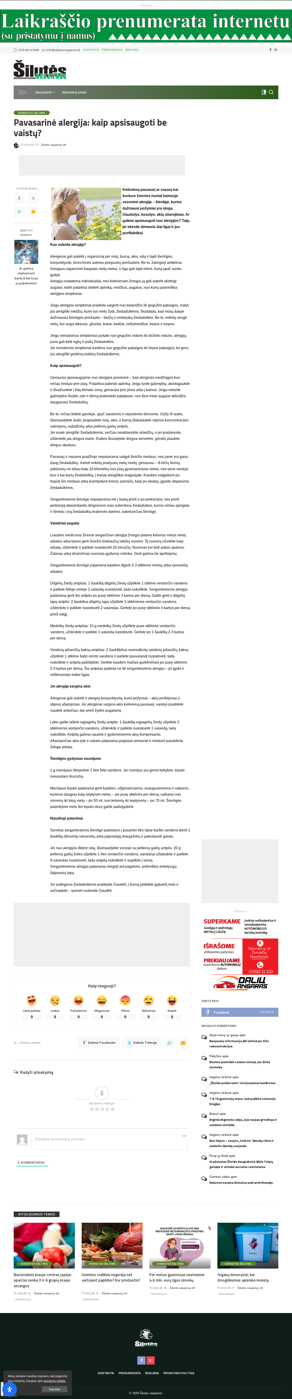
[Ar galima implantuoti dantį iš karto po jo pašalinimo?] (26, 252)
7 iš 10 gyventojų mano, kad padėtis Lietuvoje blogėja (242, 1101)
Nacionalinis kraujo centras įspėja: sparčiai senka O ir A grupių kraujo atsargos (42, 1280)
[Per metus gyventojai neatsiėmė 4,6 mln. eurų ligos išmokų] (180, 1246)
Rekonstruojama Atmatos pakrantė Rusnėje (241, 1182)
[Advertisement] (102, 165)
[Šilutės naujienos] (40, 69)
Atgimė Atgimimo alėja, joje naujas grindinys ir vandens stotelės (243, 1122)
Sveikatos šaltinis (31, 112)
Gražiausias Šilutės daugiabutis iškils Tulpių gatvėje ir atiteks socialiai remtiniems (241, 1164)
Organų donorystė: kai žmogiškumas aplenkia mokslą (243, 1277)
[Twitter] (33, 198)
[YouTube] (275, 50)
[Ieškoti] (271, 92)
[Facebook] (270, 50)
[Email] (33, 211)
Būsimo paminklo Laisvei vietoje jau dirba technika (239, 1064)
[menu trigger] (25, 92)
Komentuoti (23, 1299)
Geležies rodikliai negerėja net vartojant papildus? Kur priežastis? (111, 1277)
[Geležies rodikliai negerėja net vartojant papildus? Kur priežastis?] (112, 1246)
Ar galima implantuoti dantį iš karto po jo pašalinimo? (26, 276)
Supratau (54, 1389)
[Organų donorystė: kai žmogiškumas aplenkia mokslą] (248, 1246)
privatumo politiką (54, 1381)
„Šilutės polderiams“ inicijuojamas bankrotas (242, 1083)
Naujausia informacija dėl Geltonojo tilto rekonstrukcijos (239, 1044)
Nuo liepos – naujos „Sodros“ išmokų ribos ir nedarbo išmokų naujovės (241, 1143)
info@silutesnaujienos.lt (63, 50)
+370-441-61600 (28, 50)
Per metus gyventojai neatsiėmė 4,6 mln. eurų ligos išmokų (176, 1277)
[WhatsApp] (19, 211)
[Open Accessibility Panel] (9, 1389)
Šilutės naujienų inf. (54, 144)
